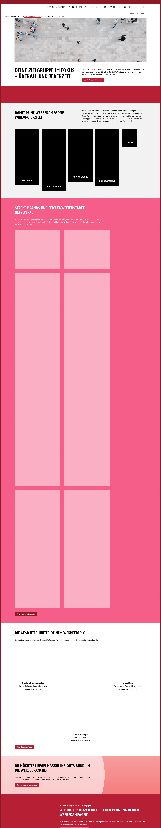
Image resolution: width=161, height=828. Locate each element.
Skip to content (6, 2)
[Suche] (140, 7)
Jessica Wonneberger (32, 16)
